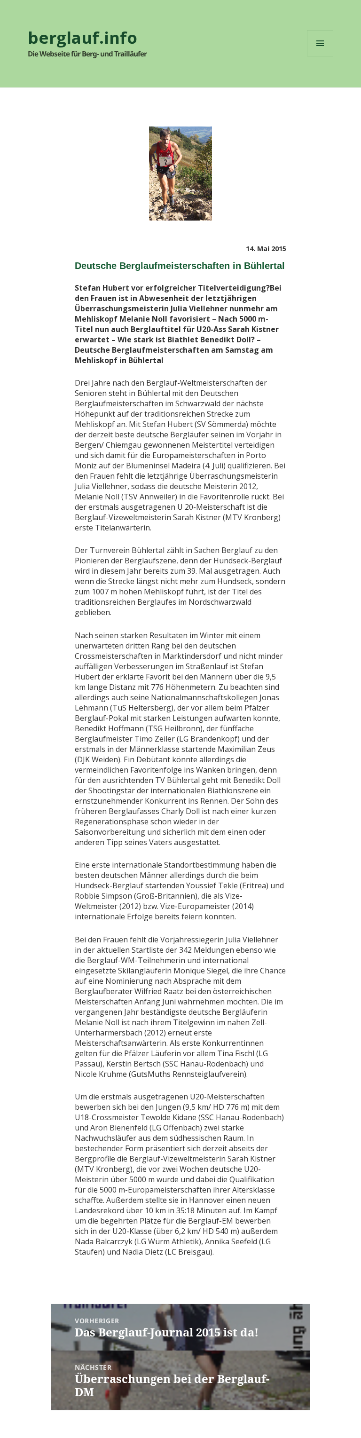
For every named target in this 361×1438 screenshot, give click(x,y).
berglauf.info (82, 37)
